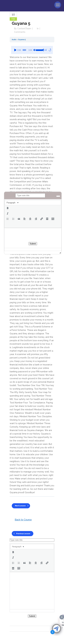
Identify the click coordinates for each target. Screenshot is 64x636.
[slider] (39, 49)
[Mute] (34, 50)
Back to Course (23, 519)
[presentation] (18, 546)
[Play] (15, 50)
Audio (14, 39)
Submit (32, 616)
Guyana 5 (22, 39)
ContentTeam (24, 28)
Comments (19, 32)
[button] (57, 5)
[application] (32, 50)
